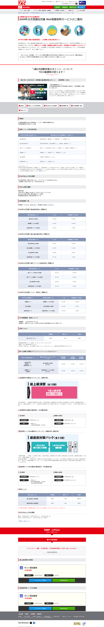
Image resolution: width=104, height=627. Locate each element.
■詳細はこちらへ (42, 170)
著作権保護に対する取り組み (79, 616)
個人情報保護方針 (47, 616)
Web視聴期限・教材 (77, 105)
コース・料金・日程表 (25, 10)
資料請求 (58, 7)
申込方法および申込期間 (51, 105)
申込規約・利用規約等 (37, 616)
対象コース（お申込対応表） (34, 105)
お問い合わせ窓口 (74, 1)
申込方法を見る (63, 580)
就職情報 (39, 614)
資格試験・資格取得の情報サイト (24, 12)
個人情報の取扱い (56, 616)
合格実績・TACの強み (59, 10)
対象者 (22, 105)
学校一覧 (58, 1)
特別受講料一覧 (64, 105)
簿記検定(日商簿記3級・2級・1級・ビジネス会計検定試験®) (42, 12)
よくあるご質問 (81, 10)
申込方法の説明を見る (52, 552)
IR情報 (26, 614)
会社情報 (21, 614)
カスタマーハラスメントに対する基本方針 (44, 617)
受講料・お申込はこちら (24, 521)
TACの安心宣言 (27, 616)
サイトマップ (65, 1)
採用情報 (33, 614)
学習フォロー (24, 110)
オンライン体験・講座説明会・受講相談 (42, 10)
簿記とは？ (71, 10)
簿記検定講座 (26, 7)
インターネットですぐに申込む (82, 7)
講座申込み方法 (73, 7)
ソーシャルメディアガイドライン (26, 617)
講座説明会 (65, 7)
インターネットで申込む (40, 580)
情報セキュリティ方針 (66, 616)
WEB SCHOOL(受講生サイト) (49, 1)
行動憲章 (19, 616)
